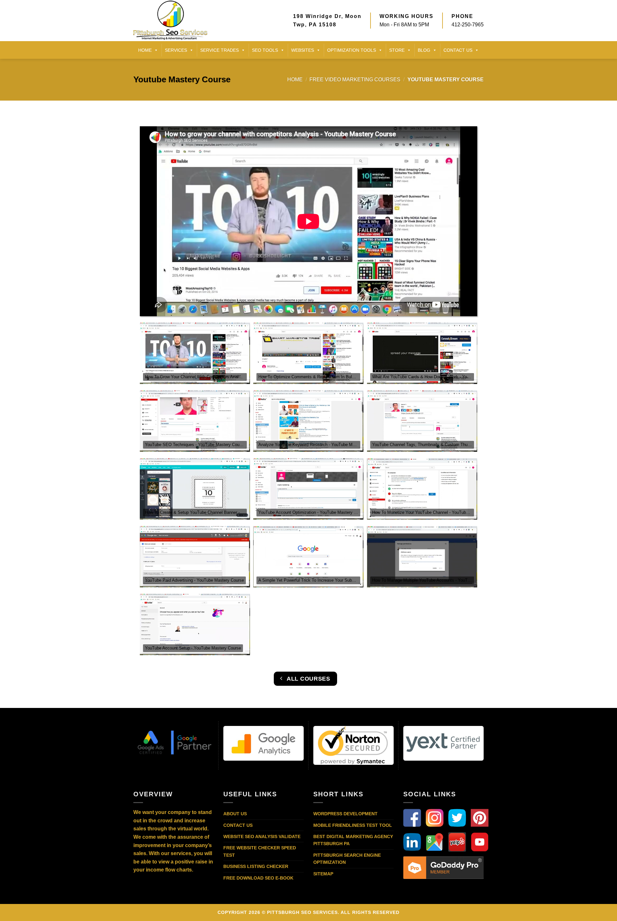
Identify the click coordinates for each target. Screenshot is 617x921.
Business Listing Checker (255, 866)
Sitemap (323, 873)
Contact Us (238, 825)
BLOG (424, 50)
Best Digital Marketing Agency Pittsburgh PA (353, 840)
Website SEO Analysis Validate (261, 836)
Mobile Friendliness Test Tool (352, 825)
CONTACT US (457, 50)
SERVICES (176, 50)
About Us (235, 813)
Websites (302, 50)
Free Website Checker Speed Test (259, 851)
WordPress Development (345, 813)
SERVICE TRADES (219, 50)
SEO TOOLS (265, 50)
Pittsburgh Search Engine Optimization (347, 859)
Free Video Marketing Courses (354, 79)
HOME (145, 50)
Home (295, 79)
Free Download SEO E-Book (258, 878)
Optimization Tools (351, 50)
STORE (397, 50)
